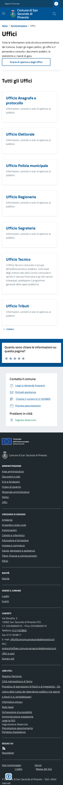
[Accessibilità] (8, 776)
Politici (5, 497)
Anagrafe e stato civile (14, 525)
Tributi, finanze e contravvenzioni (19, 556)
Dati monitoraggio (11, 765)
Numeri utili (8, 658)
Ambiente (7, 520)
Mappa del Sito (44, 769)
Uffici (4, 502)
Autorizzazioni (9, 530)
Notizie (5, 578)
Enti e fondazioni (11, 482)
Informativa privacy (12, 702)
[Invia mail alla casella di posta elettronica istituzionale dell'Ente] (32, 639)
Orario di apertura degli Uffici (26, 62)
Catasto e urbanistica (13, 535)
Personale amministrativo (15, 492)
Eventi (5, 601)
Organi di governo (11, 487)
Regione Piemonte (12, 3)
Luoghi (5, 596)
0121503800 (19, 630)
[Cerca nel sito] (53, 14)
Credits (18, 769)
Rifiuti (5, 561)
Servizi (38, 765)
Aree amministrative (13, 471)
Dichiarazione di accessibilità (17, 712)
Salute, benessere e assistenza (18, 550)
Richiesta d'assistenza (14, 732)
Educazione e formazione (15, 540)
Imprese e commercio (13, 545)
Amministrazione (19, 25)
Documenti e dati (11, 476)
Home (5, 25)
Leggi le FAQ (8, 720)
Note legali (8, 707)
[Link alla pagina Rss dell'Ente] (4, 748)
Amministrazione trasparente (17, 717)
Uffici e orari (8, 653)
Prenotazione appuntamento (17, 728)
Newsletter (8, 753)
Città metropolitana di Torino (17, 681)
